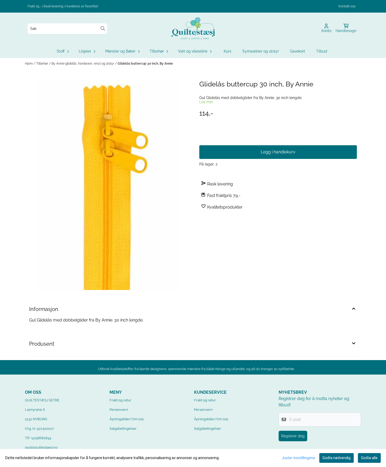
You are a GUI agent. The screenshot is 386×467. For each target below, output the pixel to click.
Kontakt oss (347, 6)
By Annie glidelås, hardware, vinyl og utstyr (83, 63)
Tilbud (321, 51)
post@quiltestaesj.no (41, 447)
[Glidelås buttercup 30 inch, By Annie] (108, 185)
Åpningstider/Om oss (126, 419)
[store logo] (193, 28)
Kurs (227, 51)
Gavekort (297, 51)
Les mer (206, 102)
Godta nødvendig (336, 458)
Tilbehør (42, 63)
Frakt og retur (120, 400)
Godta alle (369, 458)
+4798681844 (40, 438)
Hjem (29, 63)
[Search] (103, 28)
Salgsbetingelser (123, 428)
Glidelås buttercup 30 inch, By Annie (145, 63)
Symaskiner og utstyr (260, 51)
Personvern (118, 410)
